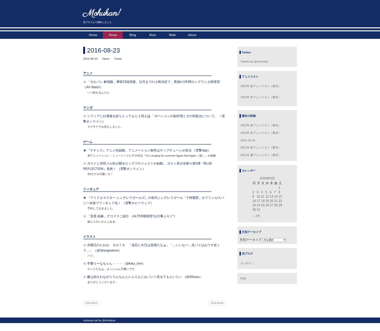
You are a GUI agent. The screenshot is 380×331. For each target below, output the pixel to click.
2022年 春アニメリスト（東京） (260, 86)
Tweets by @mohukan (254, 61)
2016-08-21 (91, 303)
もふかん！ (247, 263)
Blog (132, 35)
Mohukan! (102, 13)
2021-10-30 (247, 140)
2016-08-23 (103, 50)
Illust (152, 35)
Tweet (118, 58)
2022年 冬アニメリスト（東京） (260, 97)
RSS (243, 278)
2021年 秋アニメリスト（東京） (260, 147)
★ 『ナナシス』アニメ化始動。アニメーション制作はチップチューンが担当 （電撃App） (147, 150)
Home (93, 35)
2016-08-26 (217, 303)
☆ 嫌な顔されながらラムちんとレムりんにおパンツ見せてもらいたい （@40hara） (142, 276)
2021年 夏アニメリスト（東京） (260, 155)
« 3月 (256, 215)
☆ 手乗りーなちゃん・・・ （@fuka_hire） (114, 263)
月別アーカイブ (250, 239)
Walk (172, 35)
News (113, 35)
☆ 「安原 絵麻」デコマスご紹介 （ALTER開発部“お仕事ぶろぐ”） (130, 216)
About (192, 35)
